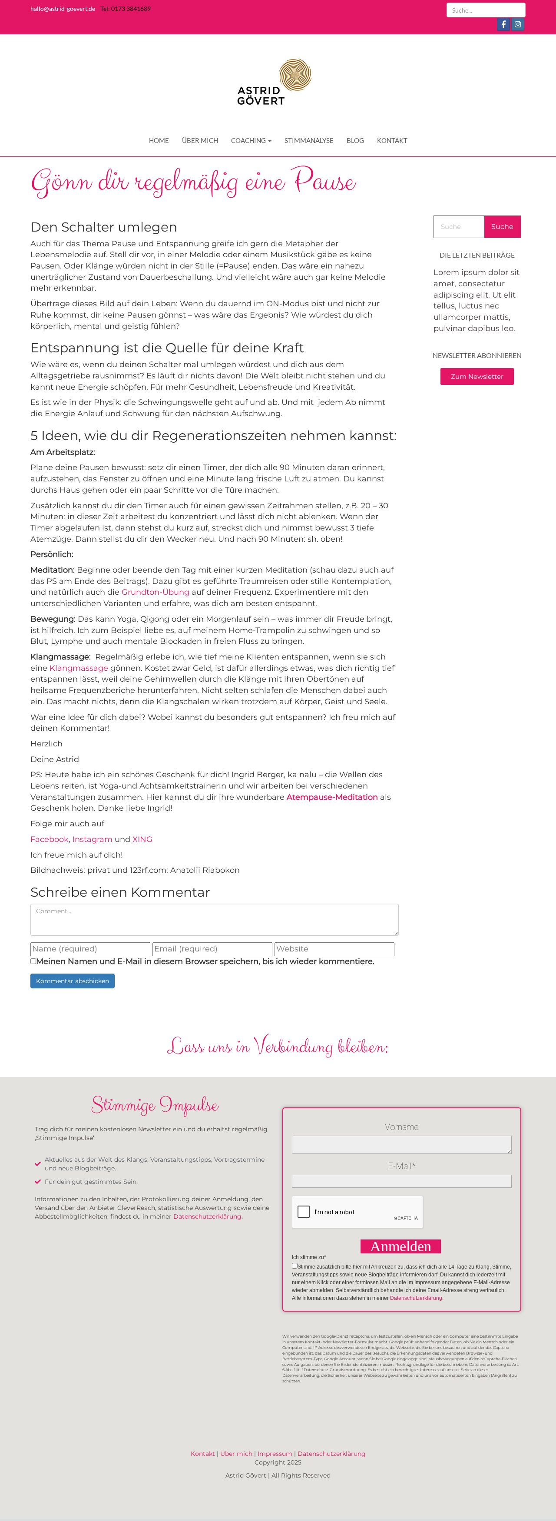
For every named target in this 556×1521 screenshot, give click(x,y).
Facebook (49, 839)
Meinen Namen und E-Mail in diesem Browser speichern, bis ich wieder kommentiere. (205, 961)
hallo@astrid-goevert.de (62, 8)
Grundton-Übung (155, 592)
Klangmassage (79, 668)
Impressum (275, 1454)
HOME (159, 140)
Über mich (236, 1454)
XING (142, 839)
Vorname (402, 1127)
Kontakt (203, 1454)
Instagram (94, 839)
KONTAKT (392, 140)
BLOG (355, 140)
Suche (502, 226)
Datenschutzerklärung (207, 1216)
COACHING (249, 140)
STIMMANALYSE (309, 140)
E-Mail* (402, 1166)
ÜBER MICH (200, 140)
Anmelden (400, 1246)
